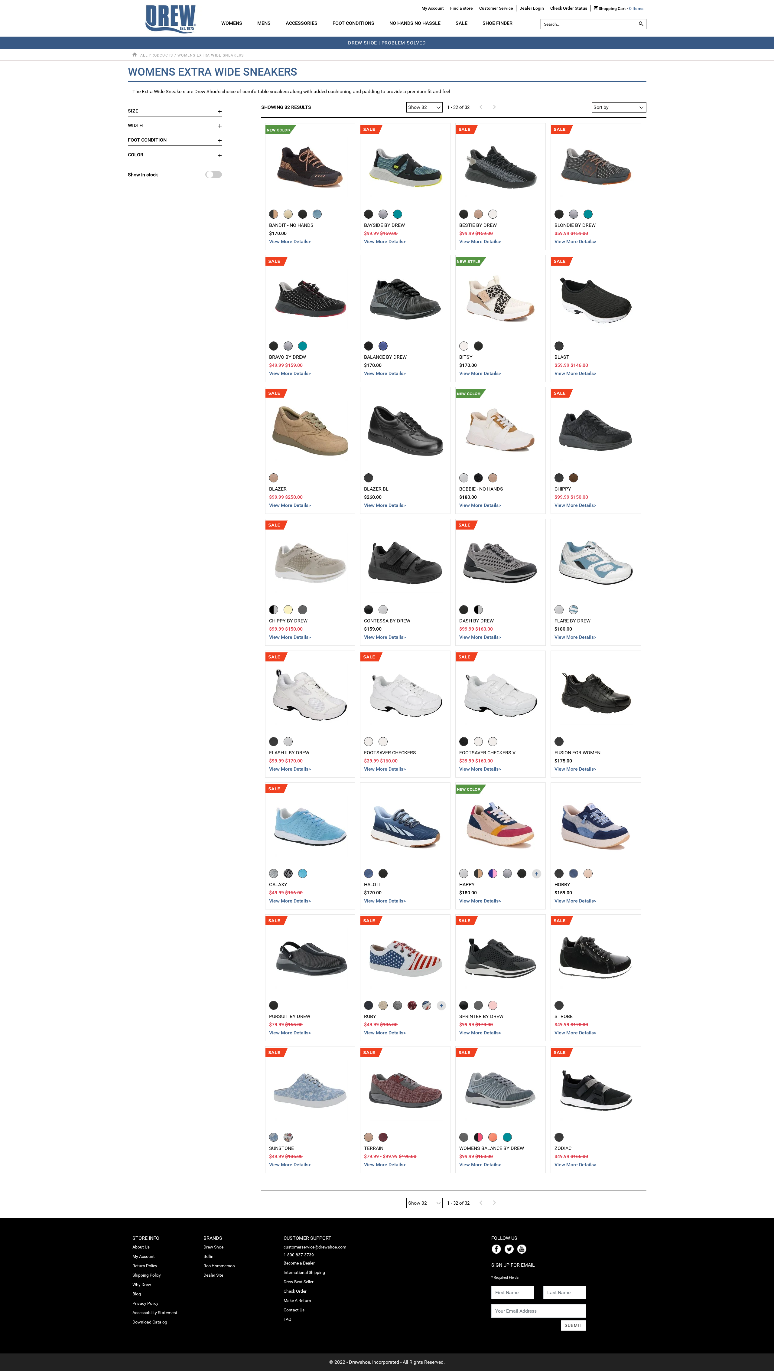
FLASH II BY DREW (289, 753)
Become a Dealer (299, 1263)
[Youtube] (523, 1248)
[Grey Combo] (302, 609)
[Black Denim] (368, 1005)
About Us (141, 1247)
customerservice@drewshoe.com (315, 1247)
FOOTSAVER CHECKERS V (487, 753)
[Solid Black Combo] (521, 873)
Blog (136, 1293)
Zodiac (562, 1148)
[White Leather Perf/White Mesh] (559, 609)
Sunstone (281, 1148)
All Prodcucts (156, 55)
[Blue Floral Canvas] (273, 1137)
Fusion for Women (577, 753)
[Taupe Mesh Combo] (478, 214)
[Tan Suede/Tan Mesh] (573, 477)
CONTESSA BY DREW (387, 621)
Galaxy (278, 884)
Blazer (278, 489)
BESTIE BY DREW (478, 225)
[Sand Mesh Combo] (288, 214)
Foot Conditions (353, 23)
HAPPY (467, 884)
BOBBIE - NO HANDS (481, 489)
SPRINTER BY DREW (481, 1016)
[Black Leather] (368, 477)
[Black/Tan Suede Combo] (478, 873)
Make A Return (297, 1300)
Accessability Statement (154, 1312)
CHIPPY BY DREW (288, 621)
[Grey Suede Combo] (507, 873)
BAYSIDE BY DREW (384, 225)
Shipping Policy (146, 1275)
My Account (143, 1256)
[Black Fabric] (559, 346)
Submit (573, 1325)
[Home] (135, 55)
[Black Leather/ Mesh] (559, 1137)
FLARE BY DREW (572, 621)
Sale (461, 23)
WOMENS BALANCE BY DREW (491, 1148)
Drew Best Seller (299, 1281)
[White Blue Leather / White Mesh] (573, 609)
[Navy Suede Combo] (573, 873)
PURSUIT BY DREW (289, 1016)
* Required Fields (505, 1277)
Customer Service (496, 8)
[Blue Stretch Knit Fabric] (302, 873)
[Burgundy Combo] (412, 1005)
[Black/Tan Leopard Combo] (273, 214)
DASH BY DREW (476, 621)
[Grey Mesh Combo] (383, 214)
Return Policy (144, 1265)
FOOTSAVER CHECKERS (390, 753)
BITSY (466, 357)
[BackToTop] (758, 1365)
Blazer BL (376, 489)
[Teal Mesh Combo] (397, 214)
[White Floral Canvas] (288, 1137)
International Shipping (304, 1272)
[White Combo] (383, 609)
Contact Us (294, 1309)
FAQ (287, 1319)
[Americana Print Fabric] (426, 1005)
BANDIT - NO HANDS (291, 225)
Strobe (563, 1016)
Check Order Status (568, 8)
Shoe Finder (497, 23)
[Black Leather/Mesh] (273, 741)
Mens (264, 23)
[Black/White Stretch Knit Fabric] (288, 873)
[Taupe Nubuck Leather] (273, 477)
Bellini (208, 1256)
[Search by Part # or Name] (641, 24)
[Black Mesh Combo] (302, 214)
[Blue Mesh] (383, 346)
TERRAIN (373, 1148)
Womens (231, 23)
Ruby (370, 1016)
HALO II (372, 884)
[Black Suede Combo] (559, 873)
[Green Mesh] (507, 1137)
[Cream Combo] (288, 609)
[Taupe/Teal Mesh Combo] (368, 1137)
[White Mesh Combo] (492, 214)
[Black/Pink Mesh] (478, 1137)
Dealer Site (213, 1275)
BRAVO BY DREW (287, 357)
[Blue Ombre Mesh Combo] (368, 873)
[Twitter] (510, 1248)
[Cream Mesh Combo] (463, 346)
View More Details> (290, 241)
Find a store (461, 8)
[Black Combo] (478, 477)
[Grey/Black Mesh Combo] (478, 609)
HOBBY (562, 884)
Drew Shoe (213, 1247)
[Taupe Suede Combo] (588, 873)
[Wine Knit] (383, 1137)
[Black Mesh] (368, 346)
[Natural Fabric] (383, 1005)
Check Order (295, 1291)
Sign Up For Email (513, 1265)
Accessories (301, 23)
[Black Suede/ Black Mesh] (559, 477)
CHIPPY (562, 489)
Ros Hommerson (219, 1265)
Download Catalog (149, 1322)
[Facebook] (497, 1248)
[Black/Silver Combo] (273, 609)
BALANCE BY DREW (385, 357)
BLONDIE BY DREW (575, 225)
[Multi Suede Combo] (492, 873)
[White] (383, 741)
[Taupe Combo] (492, 477)
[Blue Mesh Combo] (317, 214)
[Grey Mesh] (463, 1137)
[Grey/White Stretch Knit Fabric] (273, 873)
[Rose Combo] (492, 1005)
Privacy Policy (145, 1303)
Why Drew (141, 1284)
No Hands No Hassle (415, 23)
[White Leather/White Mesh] (288, 741)
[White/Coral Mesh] (492, 1137)
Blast (561, 357)
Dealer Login (531, 8)
